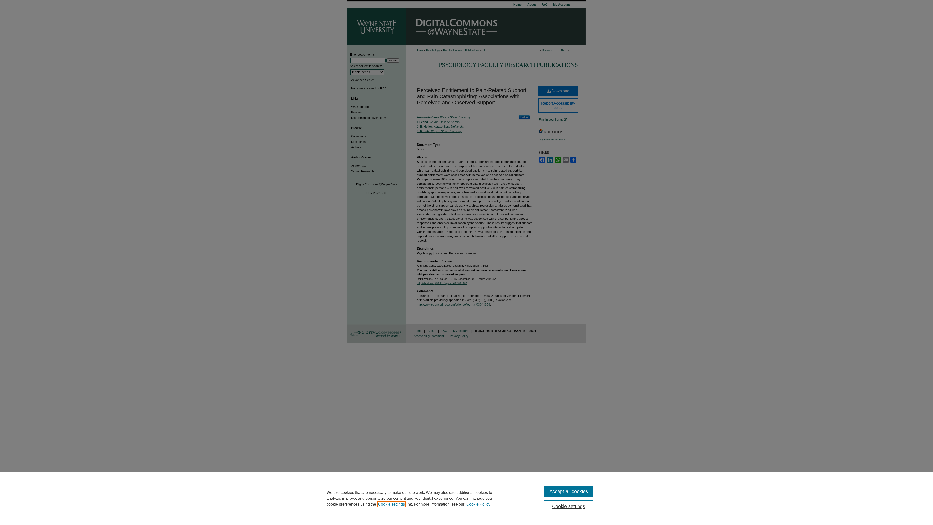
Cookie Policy (478, 504)
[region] (466, 498)
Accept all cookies (568, 491)
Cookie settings (391, 504)
